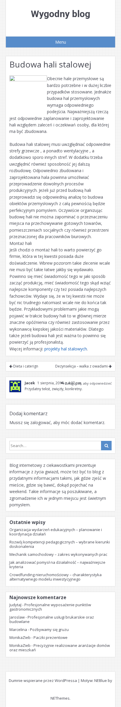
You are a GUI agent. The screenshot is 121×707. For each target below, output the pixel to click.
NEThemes (60, 698)
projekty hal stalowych (65, 349)
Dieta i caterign (25, 366)
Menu (60, 42)
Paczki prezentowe (50, 637)
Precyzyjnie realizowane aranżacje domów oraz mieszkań (59, 647)
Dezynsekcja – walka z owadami (82, 366)
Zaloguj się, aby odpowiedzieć (88, 383)
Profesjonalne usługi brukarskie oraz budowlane (51, 619)
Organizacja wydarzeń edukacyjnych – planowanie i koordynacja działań (55, 532)
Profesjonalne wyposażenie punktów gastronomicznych (50, 607)
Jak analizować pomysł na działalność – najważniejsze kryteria (57, 564)
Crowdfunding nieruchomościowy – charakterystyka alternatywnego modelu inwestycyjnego (55, 577)
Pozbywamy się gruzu (49, 629)
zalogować (40, 422)
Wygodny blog (60, 13)
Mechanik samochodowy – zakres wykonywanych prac (58, 554)
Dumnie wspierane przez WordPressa (43, 680)
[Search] (106, 445)
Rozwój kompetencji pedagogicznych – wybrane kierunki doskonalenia (59, 544)
